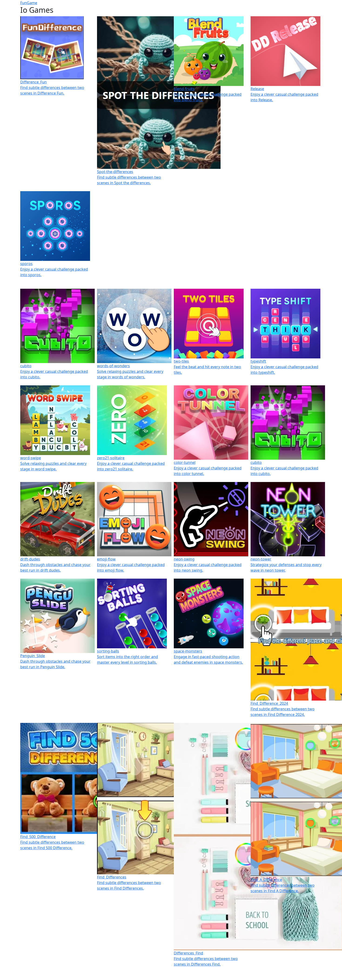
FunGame (28, 2)
